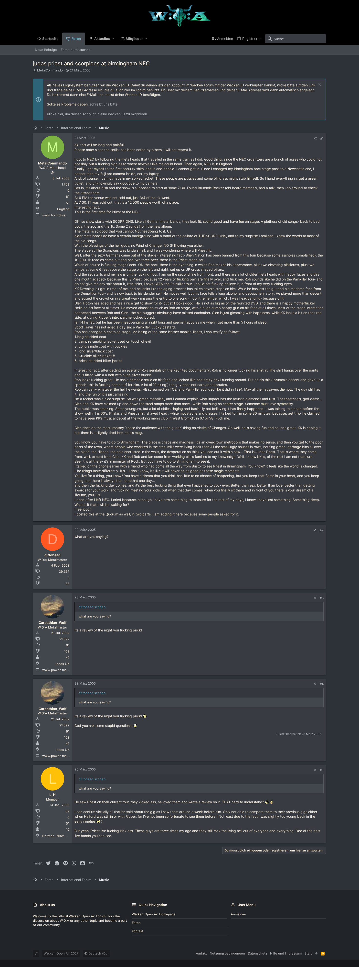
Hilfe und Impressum (286, 953)
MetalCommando (50, 70)
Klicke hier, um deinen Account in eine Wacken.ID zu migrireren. (97, 114)
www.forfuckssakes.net (60, 215)
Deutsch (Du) (98, 953)
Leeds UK (62, 664)
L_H (52, 794)
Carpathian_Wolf (52, 622)
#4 (322, 684)
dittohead (52, 555)
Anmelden (238, 914)
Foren (136, 923)
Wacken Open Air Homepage (154, 914)
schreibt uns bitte (103, 104)
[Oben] (316, 953)
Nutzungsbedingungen (227, 953)
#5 (322, 770)
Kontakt (137, 931)
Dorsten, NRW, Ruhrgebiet (62, 836)
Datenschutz (257, 953)
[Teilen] (315, 138)
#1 (322, 138)
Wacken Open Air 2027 (61, 953)
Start (308, 953)
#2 (322, 530)
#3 (322, 598)
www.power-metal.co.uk (61, 670)
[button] (113, 38)
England (63, 209)
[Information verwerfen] (319, 85)
